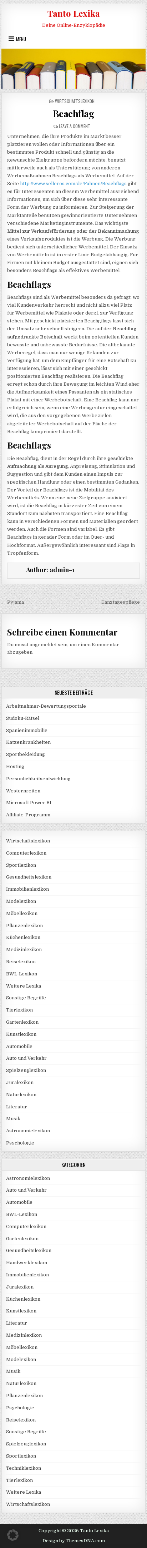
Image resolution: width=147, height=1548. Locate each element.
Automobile (19, 1046)
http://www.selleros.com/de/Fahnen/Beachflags (73, 183)
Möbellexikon (21, 913)
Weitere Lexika (23, 986)
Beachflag (74, 113)
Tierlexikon (19, 1010)
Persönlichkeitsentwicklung (38, 778)
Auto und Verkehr (26, 1058)
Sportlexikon (21, 865)
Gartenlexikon (22, 1022)
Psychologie (20, 1143)
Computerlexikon (26, 853)
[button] (13, 1535)
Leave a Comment (74, 126)
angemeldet (43, 644)
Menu (21, 39)
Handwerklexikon (26, 1262)
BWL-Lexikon (21, 973)
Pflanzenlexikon (24, 925)
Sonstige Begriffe (26, 997)
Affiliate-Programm (28, 814)
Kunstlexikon (21, 1034)
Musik (13, 1118)
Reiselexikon (21, 961)
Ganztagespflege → (123, 602)
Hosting (15, 766)
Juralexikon (20, 1082)
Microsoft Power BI (28, 802)
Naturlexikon (21, 1094)
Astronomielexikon (28, 1130)
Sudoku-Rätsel (22, 718)
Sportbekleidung (25, 754)
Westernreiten (23, 790)
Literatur (16, 1106)
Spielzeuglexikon (26, 1070)
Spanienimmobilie (26, 730)
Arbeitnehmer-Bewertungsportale (46, 706)
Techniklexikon (23, 1468)
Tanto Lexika (73, 13)
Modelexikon (21, 901)
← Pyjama (12, 602)
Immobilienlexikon (27, 889)
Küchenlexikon (23, 937)
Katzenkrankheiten (28, 742)
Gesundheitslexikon (28, 877)
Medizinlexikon (24, 949)
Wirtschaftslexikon (75, 101)
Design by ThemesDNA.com (73, 1540)
